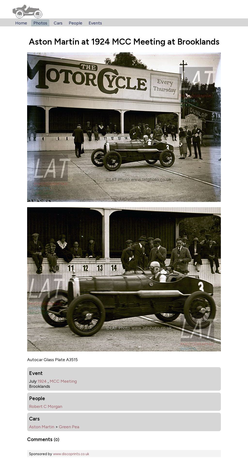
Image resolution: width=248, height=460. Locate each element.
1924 (42, 381)
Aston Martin (41, 426)
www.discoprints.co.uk (71, 454)
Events (95, 22)
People (75, 22)
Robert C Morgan (45, 406)
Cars (58, 22)
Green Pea (69, 426)
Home (21, 22)
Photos (40, 22)
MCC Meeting (63, 381)
